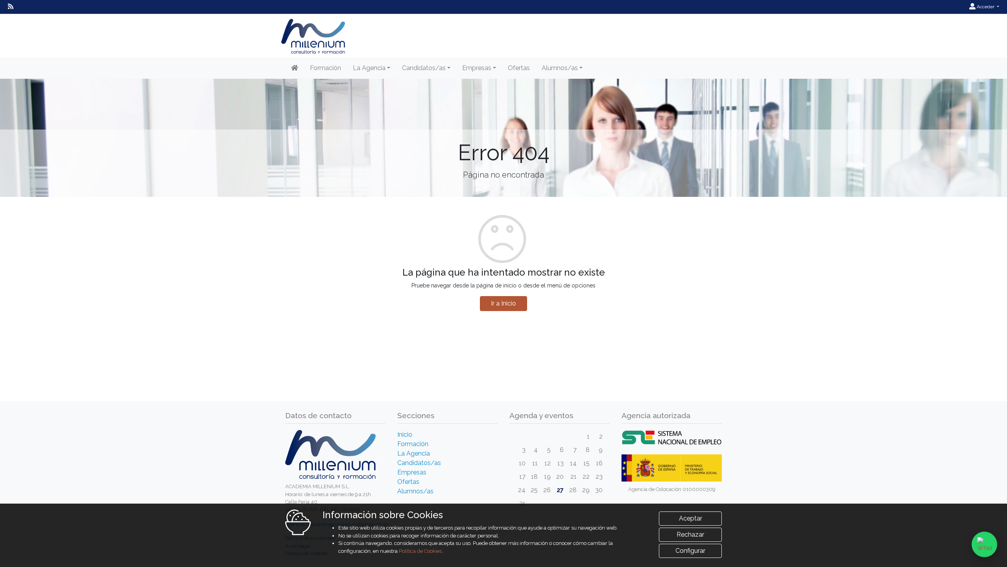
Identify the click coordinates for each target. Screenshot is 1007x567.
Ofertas (519, 68)
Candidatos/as (419, 463)
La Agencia (413, 453)
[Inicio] (294, 68)
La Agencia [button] (369, 68)
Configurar (690, 550)
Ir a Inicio (503, 303)
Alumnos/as (415, 491)
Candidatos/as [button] (424, 68)
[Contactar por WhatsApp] (984, 544)
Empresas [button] (476, 68)
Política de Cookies (420, 551)
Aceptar (690, 518)
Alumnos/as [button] (560, 68)
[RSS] (10, 6)
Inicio (404, 434)
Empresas (411, 472)
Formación (325, 68)
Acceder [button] (986, 6)
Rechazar (690, 534)
